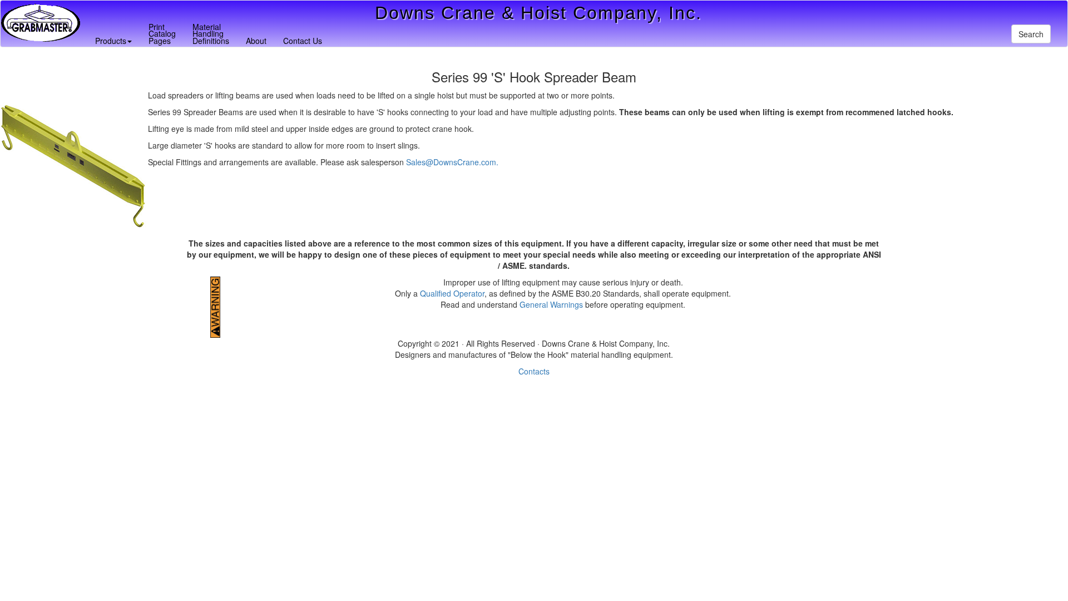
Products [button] (110, 40)
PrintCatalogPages (162, 33)
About (256, 40)
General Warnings (551, 304)
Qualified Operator (452, 293)
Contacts (534, 371)
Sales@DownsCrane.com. (452, 162)
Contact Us (302, 40)
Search (1031, 34)
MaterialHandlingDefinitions (210, 33)
